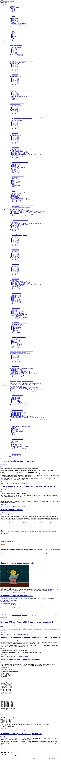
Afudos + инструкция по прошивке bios (20, 446)
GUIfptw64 (14, 449)
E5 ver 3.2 (14, 169)
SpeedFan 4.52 (15, 433)
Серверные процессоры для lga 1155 (17, 62)
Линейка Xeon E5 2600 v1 (15, 119)
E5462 (13, 19)
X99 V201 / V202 (15, 336)
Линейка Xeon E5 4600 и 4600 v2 (16, 150)
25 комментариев (3, 512)
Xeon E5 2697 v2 (15, 149)
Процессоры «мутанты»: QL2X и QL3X (20, 375)
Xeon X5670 (14, 50)
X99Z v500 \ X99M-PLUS (17, 325)
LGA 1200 (5, 382)
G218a (13, 184)
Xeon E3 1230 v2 (15, 79)
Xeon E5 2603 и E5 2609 (17, 120)
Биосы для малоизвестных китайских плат (21, 207)
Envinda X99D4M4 (16, 347)
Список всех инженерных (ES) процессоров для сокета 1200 (22, 384)
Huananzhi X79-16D (16, 166)
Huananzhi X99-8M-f (16, 295)
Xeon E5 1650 (15, 107)
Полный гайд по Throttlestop (16, 421)
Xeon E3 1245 (15, 69)
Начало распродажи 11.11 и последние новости (20, 659)
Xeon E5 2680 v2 (15, 144)
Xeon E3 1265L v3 (16, 361)
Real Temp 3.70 (15, 442)
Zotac (13, 40)
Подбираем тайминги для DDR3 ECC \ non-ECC (22, 118)
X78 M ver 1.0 (15, 98)
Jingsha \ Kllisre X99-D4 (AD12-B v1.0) (20, 317)
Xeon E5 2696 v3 (15, 254)
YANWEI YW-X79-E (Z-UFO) (18, 185)
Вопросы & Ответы (7, 456)
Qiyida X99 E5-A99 (16, 341)
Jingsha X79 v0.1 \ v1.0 (16, 193)
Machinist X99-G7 (15, 309)
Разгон (11, 27)
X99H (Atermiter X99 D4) (17, 333)
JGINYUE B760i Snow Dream (18, 403)
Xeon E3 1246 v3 (15, 360)
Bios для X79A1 (15, 206)
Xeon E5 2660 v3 (15, 243)
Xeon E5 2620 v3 (15, 236)
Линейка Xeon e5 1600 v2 (15, 109)
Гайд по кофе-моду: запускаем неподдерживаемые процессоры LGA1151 (25, 378)
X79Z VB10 (14, 187)
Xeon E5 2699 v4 (15, 279)
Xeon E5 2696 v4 (15, 274)
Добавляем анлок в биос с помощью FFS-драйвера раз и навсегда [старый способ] (29, 211)
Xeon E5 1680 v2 (15, 113)
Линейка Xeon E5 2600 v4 (15, 257)
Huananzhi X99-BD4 (16, 293)
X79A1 (13, 186)
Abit (13, 31)
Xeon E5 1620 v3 (15, 226)
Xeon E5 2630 (15, 122)
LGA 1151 (5, 367)
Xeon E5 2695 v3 (15, 253)
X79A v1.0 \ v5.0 (15, 99)
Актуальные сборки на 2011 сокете (17, 103)
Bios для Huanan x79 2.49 (17, 200)
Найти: (1, 755)
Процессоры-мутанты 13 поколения (17, 390)
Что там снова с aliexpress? (11, 510)
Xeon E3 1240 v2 (15, 80)
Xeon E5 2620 (15, 121)
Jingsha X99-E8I (15, 322)
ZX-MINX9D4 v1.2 (16, 326)
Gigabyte (14, 36)
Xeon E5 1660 (15, 108)
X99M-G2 (14, 331)
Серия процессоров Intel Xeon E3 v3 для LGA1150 (20, 353)
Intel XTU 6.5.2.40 (16, 428)
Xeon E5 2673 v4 (15, 266)
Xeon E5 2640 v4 (15, 260)
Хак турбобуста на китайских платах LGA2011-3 (20, 210)
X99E (13, 329)
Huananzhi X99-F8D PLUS (17, 299)
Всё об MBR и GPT (14, 422)
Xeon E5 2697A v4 (16, 276)
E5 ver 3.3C (14, 190)
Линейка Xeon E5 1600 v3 (15, 225)
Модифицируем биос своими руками (20, 198)
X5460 (13, 15)
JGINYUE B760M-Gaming (17, 402)
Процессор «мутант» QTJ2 (17, 376)
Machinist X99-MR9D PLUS (18, 313)
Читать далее (3, 481)
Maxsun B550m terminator (17, 410)
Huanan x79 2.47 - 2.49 (16, 157)
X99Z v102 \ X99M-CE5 (17, 324)
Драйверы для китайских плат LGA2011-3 (21, 282)
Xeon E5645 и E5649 (16, 47)
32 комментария (3, 464)
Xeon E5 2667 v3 (15, 245)
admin (18, 483)
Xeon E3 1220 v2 (15, 77)
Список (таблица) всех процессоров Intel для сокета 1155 (21, 61)
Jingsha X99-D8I (15, 320)
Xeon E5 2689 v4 (15, 271)
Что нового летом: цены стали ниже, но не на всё (21, 734)
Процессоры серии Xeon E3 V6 (18, 370)
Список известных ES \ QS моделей (19, 235)
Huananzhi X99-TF (16, 286)
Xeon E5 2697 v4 (15, 275)
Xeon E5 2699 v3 (15, 256)
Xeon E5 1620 (15, 106)
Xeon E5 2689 (15, 133)
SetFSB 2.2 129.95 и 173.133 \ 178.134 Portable (21, 426)
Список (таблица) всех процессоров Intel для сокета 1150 (21, 351)
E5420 (13, 10)
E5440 (13, 12)
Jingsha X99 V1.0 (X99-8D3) (18, 316)
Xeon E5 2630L (15, 123)
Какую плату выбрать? (14, 155)
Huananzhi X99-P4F (16, 303)
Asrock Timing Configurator (17, 431)
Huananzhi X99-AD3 (16, 289)
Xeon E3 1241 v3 (15, 358)
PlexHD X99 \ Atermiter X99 (18, 315)
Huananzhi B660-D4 (16, 397)
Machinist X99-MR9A (16, 310)
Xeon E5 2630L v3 (16, 238)
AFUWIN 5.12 (15, 447)
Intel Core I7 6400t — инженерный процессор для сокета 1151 (24, 373)
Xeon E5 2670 (15, 130)
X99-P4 (13, 334)
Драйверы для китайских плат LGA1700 (18, 404)
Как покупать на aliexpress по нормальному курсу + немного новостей (30, 637)
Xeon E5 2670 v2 (15, 143)
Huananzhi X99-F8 (16, 287)
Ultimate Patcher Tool (16, 454)
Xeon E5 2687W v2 (16, 145)
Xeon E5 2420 (15, 91)
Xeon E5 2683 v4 (15, 268)
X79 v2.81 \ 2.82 (15, 172)
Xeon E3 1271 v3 (15, 363)
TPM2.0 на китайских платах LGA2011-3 (17, 461)
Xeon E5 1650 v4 (15, 230)
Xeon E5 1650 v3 (15, 227)
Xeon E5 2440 (15, 92)
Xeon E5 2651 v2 (15, 140)
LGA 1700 (5, 385)
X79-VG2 (14, 173)
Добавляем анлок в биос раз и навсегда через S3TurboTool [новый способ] (27, 212)
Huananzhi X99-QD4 (16, 302)
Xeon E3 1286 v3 (15, 366)
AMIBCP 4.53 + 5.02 (16, 450)
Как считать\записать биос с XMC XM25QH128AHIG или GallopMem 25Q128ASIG (29, 223)
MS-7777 (14, 183)
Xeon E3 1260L (15, 70)
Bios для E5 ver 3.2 (16, 203)
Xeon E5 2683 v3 (15, 251)
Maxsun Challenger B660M (17, 395)
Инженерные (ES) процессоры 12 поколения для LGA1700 (22, 388)
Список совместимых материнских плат (18, 24)
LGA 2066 (5, 380)
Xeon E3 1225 (15, 65)
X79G (13, 179)
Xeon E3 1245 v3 (15, 359)
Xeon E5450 (12, 6)
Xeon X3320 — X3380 (14, 21)
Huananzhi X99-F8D (16, 298)
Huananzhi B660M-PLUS (17, 398)
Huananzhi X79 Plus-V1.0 (17, 159)
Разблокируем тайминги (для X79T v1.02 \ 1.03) (22, 199)
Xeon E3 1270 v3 (15, 362)
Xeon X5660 (14, 49)
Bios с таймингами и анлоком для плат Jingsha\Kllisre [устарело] (25, 214)
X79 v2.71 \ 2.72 (15, 194)
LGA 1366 (5, 43)
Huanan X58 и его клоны (17, 59)
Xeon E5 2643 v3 (15, 241)
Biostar (13, 34)
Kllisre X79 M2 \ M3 (16, 195)
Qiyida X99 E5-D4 (16, 340)
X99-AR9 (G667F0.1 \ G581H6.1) (19, 337)
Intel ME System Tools (16, 455)
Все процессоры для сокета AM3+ (19, 413)
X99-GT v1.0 (15, 330)
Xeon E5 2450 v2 (15, 94)
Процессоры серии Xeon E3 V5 (18, 369)
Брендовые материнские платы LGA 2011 (18, 114)
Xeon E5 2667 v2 (15, 142)
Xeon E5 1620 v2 (15, 110)
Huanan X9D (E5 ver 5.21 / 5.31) (18, 97)
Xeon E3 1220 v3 (15, 354)
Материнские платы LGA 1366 (16, 55)
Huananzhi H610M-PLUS (17, 396)
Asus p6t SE (14, 57)
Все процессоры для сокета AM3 (19, 412)
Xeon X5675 (14, 51)
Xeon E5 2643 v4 (15, 261)
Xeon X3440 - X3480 (14, 42)
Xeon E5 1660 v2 (15, 112)
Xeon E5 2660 (15, 127)
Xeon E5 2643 (15, 125)
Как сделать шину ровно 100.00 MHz (19, 218)
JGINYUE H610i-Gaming (17, 401)
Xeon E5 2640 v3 (15, 240)
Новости (26, 483)
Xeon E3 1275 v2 (15, 83)
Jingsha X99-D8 (15, 318)
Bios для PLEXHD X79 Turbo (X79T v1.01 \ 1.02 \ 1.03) (23, 205)
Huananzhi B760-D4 (16, 399)
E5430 (13, 11)
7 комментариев (3, 489)
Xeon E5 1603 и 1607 (16, 105)
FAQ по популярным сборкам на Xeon (18, 406)
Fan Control (14, 434)
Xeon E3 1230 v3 (15, 355)
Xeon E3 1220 (15, 64)
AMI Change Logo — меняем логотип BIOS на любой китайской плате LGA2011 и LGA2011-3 (31, 451)
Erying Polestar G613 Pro (17, 409)
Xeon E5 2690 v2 (15, 147)
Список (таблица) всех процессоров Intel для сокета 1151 (21, 368)
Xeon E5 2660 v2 (15, 141)
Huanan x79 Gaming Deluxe (17, 158)
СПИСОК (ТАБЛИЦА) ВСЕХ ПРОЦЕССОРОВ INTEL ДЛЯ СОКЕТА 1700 (25, 387)
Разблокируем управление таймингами (20, 217)
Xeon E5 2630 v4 (15, 259)
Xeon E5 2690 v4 (15, 272)
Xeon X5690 (14, 53)
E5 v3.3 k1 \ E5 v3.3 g (16, 170)
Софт (4, 424)
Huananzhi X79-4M (16, 163)
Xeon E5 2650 (15, 126)
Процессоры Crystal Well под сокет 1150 (18, 352)
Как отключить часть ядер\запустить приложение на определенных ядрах (25, 420)
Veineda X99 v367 (15, 338)
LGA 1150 (5, 349)
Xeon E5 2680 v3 (15, 250)
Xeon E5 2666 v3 (15, 244)
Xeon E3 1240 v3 (15, 357)
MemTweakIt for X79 (16, 430)
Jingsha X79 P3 (15, 177)
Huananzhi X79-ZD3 (16, 161)
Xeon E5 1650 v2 (15, 111)
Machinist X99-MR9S (16, 312)
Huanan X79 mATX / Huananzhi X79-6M (20, 162)
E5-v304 (14, 100)
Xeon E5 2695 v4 (15, 273)
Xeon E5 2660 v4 (15, 264)
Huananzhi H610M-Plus (16, 615)
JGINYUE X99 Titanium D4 (17, 345)
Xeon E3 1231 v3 (15, 356)
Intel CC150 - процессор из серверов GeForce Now (20, 371)
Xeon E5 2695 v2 (15, 148)
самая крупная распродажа (17, 495)
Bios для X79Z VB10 (16, 202)
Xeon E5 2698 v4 (15, 278)
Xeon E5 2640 (15, 124)
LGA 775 (4, 5)
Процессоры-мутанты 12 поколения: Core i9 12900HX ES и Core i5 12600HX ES (26, 389)
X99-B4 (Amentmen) (16, 328)
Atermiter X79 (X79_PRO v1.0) (18, 192)
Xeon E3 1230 (15, 66)
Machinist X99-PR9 (16, 308)
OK (53, 758)
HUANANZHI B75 (16, 88)
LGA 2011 (5, 101)
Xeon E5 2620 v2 (15, 136)
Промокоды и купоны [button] (4, 667)
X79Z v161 (14, 188)
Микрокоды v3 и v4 (16, 222)
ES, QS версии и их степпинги (18, 234)
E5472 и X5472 (15, 20)
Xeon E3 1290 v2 (15, 85)
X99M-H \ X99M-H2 (16, 332)
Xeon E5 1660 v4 (15, 231)
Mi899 (13, 453)
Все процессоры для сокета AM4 (19, 414)
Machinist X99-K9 (15, 305)
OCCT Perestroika (15, 436)
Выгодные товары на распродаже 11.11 (17, 563)
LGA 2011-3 (5, 208)
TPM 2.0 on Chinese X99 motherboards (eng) (21, 224)
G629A (13, 346)
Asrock (13, 32)
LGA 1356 (5, 89)
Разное (11, 221)
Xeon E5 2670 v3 (15, 246)
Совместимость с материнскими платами (18, 23)
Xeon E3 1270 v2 (15, 82)
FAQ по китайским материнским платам (18, 151)
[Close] (0, 458)
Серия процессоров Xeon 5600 (16, 45)
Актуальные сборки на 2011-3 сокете (17, 209)
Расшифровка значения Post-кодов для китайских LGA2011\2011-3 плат (26, 154)
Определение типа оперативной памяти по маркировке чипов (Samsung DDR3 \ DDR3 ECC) (31, 117)
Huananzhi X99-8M (16, 294)
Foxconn (14, 37)
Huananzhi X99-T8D (16, 297)
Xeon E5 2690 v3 (15, 252)
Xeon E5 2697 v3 (15, 255)
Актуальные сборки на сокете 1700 (17, 386)
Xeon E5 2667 (15, 129)
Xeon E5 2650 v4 (15, 263)
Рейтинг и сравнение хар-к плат (16, 348)
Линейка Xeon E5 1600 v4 (15, 229)
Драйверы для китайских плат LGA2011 (20, 152)
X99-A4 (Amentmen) (16, 327)
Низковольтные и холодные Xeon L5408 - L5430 (20, 17)
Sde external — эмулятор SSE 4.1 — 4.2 (20, 444)
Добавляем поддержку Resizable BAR (20, 220)
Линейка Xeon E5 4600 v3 (15, 280)
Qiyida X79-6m (15, 180)
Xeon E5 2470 (15, 93)
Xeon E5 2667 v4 (15, 265)
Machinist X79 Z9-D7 (16, 181)
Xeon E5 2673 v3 (15, 247)
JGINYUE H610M (16, 400)
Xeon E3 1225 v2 (15, 78)
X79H (13, 191)
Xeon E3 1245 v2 (15, 81)
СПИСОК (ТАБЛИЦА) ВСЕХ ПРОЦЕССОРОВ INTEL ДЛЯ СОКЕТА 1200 (25, 383)
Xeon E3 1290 (15, 75)
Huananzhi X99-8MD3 (16, 296)
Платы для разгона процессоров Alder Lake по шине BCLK (22, 391)
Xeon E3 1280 (15, 74)
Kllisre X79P (14, 178)
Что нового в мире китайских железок (16, 595)
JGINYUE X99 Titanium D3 (17, 344)
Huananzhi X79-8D (16, 165)
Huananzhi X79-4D (16, 164)
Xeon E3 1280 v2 (15, 84)
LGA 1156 (5, 41)
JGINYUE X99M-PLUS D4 (17, 343)
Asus (13, 33)
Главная (4, 4)
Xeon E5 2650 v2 (15, 139)
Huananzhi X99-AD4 (16, 290)
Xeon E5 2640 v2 (15, 138)
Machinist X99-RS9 (16, 307)
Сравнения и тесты (14, 28)
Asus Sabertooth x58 (16, 56)
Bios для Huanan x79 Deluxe (18, 201)
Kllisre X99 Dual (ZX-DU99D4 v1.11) (19, 323)
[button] (4, 2)
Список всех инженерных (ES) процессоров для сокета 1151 (22, 372)
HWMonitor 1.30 (15, 441)
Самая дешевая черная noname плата (19, 96)
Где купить (12, 22)
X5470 (13, 16)
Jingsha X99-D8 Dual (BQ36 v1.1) (19, 319)
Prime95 (14, 438)
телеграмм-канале (44, 496)
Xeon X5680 (14, 52)
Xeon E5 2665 (15, 128)
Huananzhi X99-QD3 (16, 301)
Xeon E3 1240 (15, 68)
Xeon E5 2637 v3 (15, 239)
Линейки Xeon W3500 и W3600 (16, 54)
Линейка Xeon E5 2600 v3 (15, 232)
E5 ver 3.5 (14, 171)
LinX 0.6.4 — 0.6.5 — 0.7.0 (17, 439)
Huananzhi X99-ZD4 (16, 300)
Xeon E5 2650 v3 (15, 242)
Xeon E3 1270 (15, 71)
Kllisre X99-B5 (15, 342)
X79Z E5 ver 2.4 (15, 168)
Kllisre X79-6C (15, 196)
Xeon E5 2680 (15, 132)
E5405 (13, 8)
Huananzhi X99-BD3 (16, 292)
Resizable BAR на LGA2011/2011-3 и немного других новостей (26, 622)
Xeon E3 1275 (15, 72)
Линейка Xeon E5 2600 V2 (15, 135)
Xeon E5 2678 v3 (15, 249)
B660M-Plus (24, 615)
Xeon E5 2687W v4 (16, 270)
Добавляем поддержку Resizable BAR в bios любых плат (21, 416)
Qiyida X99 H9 (15, 339)
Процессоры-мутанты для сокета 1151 (17, 374)
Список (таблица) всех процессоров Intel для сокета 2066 (21, 381)
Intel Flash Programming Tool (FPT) (19, 448)
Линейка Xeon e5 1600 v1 (15, 104)
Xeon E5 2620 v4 (15, 258)
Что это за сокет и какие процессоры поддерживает (20, 90)
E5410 (13, 9)
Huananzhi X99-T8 (16, 288)
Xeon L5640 (14, 46)
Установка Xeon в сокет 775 (15, 25)
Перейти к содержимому (9, 1)
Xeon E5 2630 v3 (15, 237)
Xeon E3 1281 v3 (15, 365)
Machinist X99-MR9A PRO (17, 311)
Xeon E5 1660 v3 (15, 228)
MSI (13, 39)
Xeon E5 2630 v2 (15, 137)
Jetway (13, 38)
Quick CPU (14, 427)
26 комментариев (3, 535)
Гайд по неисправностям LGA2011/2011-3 (20, 153)
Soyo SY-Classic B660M (17, 393)
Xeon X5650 (14, 48)
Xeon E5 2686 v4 (15, 269)
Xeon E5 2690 (15, 134)
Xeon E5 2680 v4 (15, 267)
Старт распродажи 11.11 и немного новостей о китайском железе (28, 486)
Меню (2, 1)
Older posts (3, 754)
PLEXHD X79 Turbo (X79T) (18, 176)
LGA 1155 (5, 60)
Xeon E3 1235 (15, 67)
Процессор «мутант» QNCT (18, 377)
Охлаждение (12, 26)
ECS (13, 35)
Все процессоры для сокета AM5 (19, 415)
